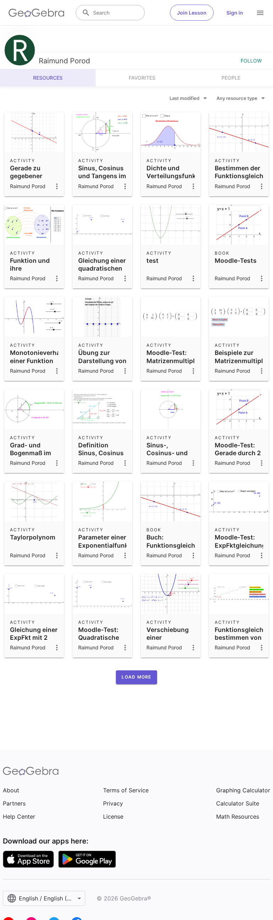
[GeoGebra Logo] (36, 13)
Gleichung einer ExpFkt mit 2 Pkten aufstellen (34, 641)
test (152, 260)
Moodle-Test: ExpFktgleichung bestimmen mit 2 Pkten (240, 549)
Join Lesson (192, 13)
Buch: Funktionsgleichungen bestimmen (180, 545)
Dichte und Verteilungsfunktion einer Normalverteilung (177, 180)
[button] (136, 677)
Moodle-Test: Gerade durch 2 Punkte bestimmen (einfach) (238, 461)
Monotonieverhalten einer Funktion (41, 356)
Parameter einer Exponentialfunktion (109, 541)
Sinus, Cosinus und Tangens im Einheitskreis (102, 176)
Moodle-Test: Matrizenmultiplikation (181, 356)
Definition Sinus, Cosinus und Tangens (101, 453)
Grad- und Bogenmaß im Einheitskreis (30, 453)
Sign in (234, 13)
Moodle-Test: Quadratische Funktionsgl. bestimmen (98, 641)
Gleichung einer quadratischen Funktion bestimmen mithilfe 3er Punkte (102, 280)
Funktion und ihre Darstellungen (31, 268)
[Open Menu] (260, 13)
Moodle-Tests (236, 260)
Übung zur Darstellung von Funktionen (102, 360)
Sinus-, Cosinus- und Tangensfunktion (172, 453)
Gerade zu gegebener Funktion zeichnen (26, 180)
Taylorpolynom (32, 537)
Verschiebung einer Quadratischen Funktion (168, 641)
